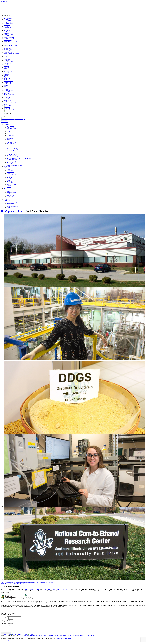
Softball (5, 68)
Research (6, 86)
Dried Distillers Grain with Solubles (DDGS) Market (40, 582)
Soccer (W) (6, 67)
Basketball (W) (7, 60)
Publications (25, 582)
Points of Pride (7, 92)
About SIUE (7, 89)
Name (5, 617)
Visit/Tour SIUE (7, 22)
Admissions (6, 19)
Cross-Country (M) (8, 61)
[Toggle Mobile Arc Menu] (4, 120)
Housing (6, 26)
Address (6, 620)
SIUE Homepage (8, 18)
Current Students (8, 98)
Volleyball (6, 74)
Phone (5, 621)
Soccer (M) (6, 66)
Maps (5, 77)
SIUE (6, 635)
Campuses (6, 96)
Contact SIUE (29, 635)
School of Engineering (9, 48)
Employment (75, 635)
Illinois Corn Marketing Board (31, 589)
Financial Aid (7, 25)
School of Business (8, 42)
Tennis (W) (6, 70)
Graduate (6, 29)
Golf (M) (6, 64)
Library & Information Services (11, 53)
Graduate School (8, 52)
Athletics (6, 56)
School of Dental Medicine (10, 44)
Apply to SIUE (7, 20)
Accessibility (23, 635)
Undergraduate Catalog (9, 38)
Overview (3, 582)
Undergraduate (7, 27)
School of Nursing (8, 49)
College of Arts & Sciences (10, 41)
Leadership (6, 93)
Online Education (8, 36)
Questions (6, 630)
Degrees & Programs (9, 34)
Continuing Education (9, 37)
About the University (9, 90)
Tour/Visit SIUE (11, 195)
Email (5, 623)
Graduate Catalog (8, 40)
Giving (5, 87)
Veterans (6, 104)
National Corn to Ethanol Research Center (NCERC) (55, 589)
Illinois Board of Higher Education (64, 638)
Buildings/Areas (7, 82)
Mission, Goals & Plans (9, 94)
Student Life (7, 55)
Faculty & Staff (7, 100)
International (7, 30)
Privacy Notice (36, 635)
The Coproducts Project (13, 211)
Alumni (5, 101)
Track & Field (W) (8, 72)
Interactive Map (7, 78)
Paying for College (8, 23)
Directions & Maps (8, 81)
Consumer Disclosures (46, 635)
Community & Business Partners (11, 102)
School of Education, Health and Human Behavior (10, 46)
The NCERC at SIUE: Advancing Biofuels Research (13, 583)
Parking (5, 79)
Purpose (6, 618)
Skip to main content (5, 1)
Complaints (55, 635)
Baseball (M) (7, 57)
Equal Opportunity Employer (65, 635)
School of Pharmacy (8, 51)
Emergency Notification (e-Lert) (86, 635)
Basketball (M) (7, 59)
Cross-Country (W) (8, 63)
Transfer (6, 31)
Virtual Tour (7, 85)
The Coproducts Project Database (14, 582)
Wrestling (6, 75)
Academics (6, 33)
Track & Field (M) (8, 71)
